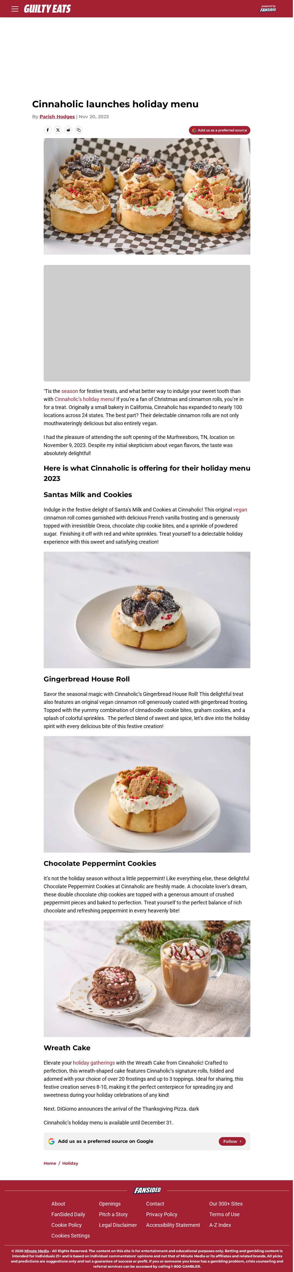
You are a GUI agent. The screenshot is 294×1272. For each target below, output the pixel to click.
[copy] (79, 130)
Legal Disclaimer (118, 1225)
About (58, 1204)
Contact (155, 1204)
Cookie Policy (66, 1225)
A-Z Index (220, 1225)
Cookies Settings (70, 1236)
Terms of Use (224, 1214)
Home (50, 1163)
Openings (110, 1204)
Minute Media (36, 1251)
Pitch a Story (113, 1214)
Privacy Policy (161, 1214)
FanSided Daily (68, 1214)
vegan (240, 510)
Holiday (70, 1163)
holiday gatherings (94, 1063)
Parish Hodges (57, 116)
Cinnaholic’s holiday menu (84, 399)
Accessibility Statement (173, 1225)
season (69, 391)
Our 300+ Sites (226, 1204)
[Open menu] (14, 8)
